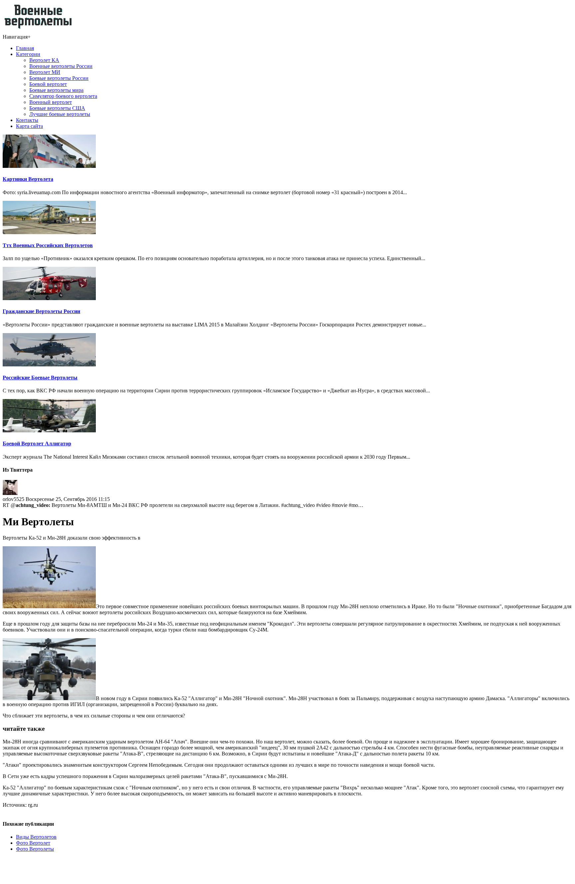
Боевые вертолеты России (59, 78)
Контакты (27, 120)
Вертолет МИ (44, 72)
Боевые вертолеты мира (56, 90)
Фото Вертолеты (35, 849)
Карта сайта (29, 126)
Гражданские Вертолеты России (41, 311)
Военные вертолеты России (61, 66)
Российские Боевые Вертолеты (40, 377)
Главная (25, 48)
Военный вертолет (50, 102)
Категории (28, 54)
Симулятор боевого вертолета (63, 96)
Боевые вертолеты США (57, 108)
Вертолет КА (44, 60)
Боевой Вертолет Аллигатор (37, 443)
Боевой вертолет (48, 84)
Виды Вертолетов (36, 837)
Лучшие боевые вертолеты (59, 114)
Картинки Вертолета (28, 179)
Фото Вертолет (33, 843)
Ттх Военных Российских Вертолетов (48, 245)
